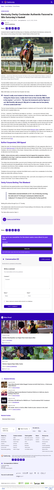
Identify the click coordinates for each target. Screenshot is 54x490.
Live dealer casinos (29, 449)
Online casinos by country (47, 451)
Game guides (28, 435)
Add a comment (45, 259)
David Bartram (16, 402)
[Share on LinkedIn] (13, 28)
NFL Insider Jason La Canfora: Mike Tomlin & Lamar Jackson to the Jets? (28, 407)
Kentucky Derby (35, 129)
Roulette (26, 443)
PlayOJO (15, 447)
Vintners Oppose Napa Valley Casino (12, 364)
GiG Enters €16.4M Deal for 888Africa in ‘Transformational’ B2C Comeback (29, 400)
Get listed (3, 439)
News (2, 6)
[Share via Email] (18, 28)
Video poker (27, 447)
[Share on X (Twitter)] (15, 28)
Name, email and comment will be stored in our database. (19, 301)
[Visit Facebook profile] (15, 460)
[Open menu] (2, 2)
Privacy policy (45, 441)
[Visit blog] (23, 460)
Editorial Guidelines (5, 445)
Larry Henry (9, 340)
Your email (5, 242)
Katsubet (15, 445)
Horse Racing (16, 6)
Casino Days (15, 441)
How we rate (3, 447)
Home (43, 437)
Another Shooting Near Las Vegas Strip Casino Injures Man (18, 337)
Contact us (3, 437)
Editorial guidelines (46, 447)
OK (50, 488)
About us (3, 435)
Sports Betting (8, 6)
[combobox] (8, 429)
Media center (45, 449)
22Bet (14, 437)
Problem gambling (46, 445)
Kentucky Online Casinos (8, 419)
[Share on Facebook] (7, 28)
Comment (6, 276)
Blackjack (27, 445)
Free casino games (29, 439)
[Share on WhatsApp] (10, 28)
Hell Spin (15, 443)
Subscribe (27, 248)
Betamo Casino (16, 439)
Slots (26, 441)
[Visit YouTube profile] (18, 460)
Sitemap (44, 443)
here (12, 138)
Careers (2, 443)
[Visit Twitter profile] (13, 460)
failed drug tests (11, 148)
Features (37, 441)
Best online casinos (29, 437)
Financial (37, 437)
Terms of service (45, 439)
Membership (3, 441)
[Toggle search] (51, 2)
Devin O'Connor (16, 387)
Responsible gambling (5, 449)
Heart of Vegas (16, 449)
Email (28, 292)
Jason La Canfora (17, 409)
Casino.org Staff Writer (10, 24)
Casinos (37, 439)
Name (6, 292)
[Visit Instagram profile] (21, 460)
